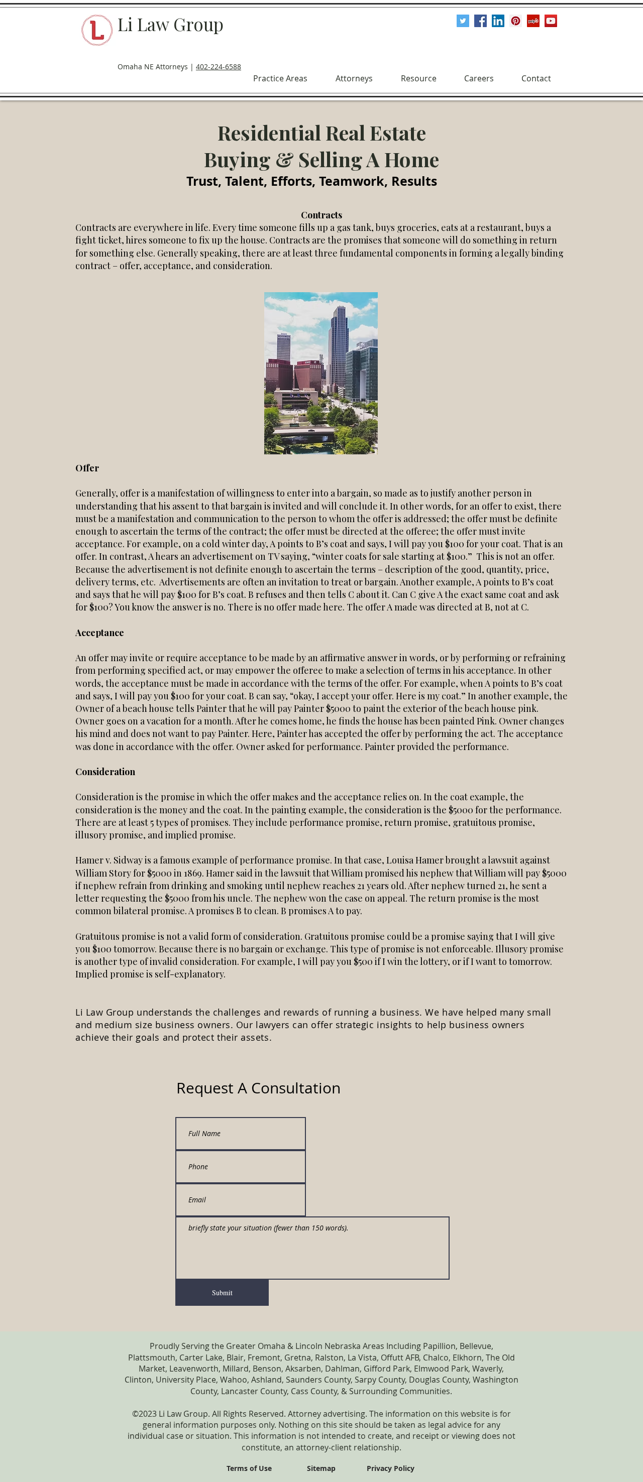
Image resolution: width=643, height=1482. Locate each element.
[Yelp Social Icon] (533, 21)
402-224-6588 (218, 66)
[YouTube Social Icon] (551, 21)
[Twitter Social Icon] (463, 21)
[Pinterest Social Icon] (515, 21)
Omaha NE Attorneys (153, 66)
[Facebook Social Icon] (480, 21)
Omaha (271, 1345)
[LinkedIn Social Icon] (498, 21)
